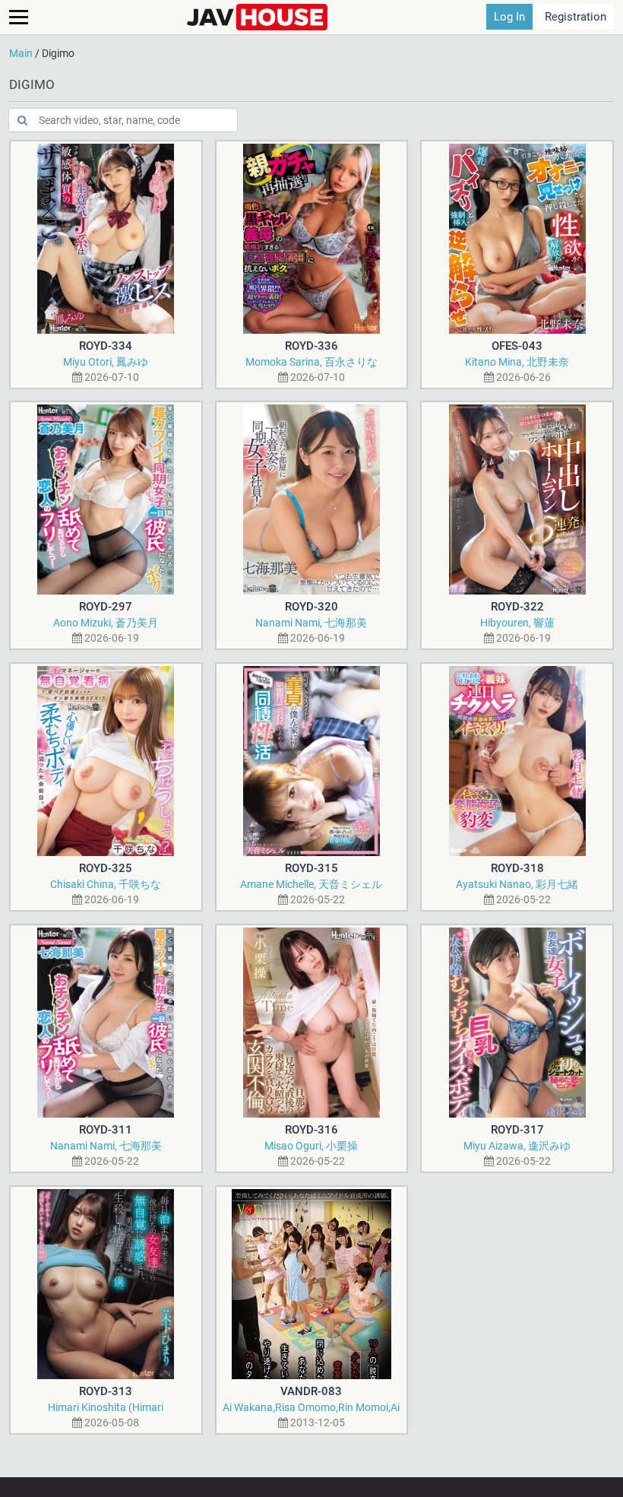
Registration (575, 17)
